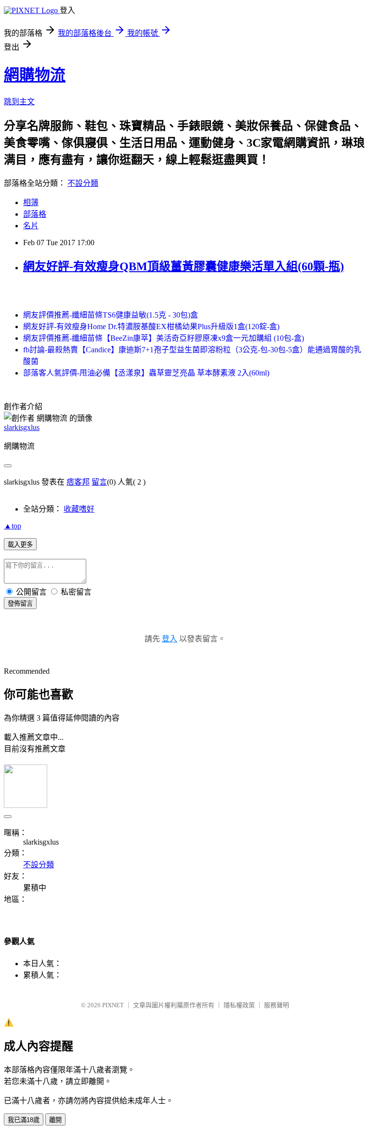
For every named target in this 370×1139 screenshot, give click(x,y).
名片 (31, 226)
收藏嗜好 (79, 509)
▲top (12, 526)
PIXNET (113, 1005)
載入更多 (20, 544)
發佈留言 (20, 603)
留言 (99, 482)
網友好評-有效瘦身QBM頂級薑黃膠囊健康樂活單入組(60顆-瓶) (183, 266)
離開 (55, 1120)
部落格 (34, 214)
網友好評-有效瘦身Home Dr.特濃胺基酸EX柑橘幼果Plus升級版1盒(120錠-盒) (151, 326)
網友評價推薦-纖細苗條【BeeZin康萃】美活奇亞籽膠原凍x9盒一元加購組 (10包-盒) (163, 338)
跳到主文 (19, 101)
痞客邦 (78, 482)
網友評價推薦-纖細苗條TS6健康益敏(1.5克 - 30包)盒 (110, 315)
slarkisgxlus (22, 427)
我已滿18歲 (24, 1120)
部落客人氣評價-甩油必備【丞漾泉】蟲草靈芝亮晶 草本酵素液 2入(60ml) (146, 373)
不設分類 (82, 183)
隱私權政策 (239, 1005)
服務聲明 (276, 1005)
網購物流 (35, 74)
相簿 (31, 202)
